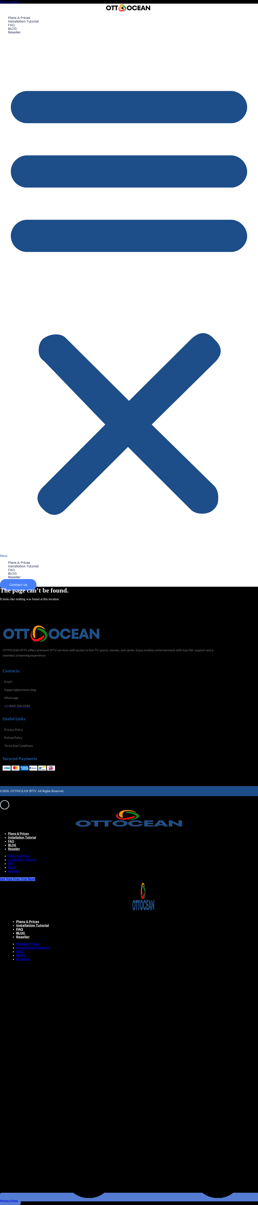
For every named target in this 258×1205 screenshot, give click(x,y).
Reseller (14, 32)
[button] (129, 297)
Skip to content (9, 1)
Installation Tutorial (23, 21)
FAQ (11, 25)
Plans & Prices (19, 17)
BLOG (12, 28)
